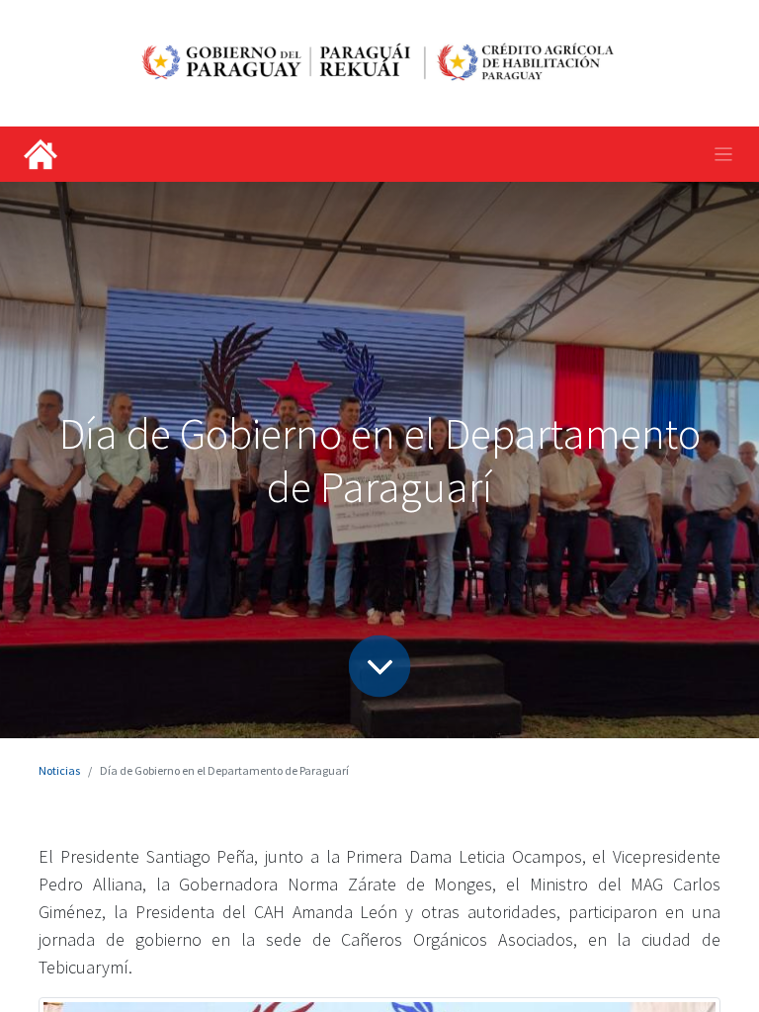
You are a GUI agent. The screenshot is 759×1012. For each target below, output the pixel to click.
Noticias (59, 770)
